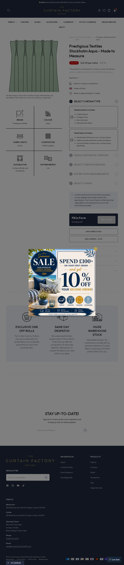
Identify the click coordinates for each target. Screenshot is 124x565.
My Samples (16, 563)
